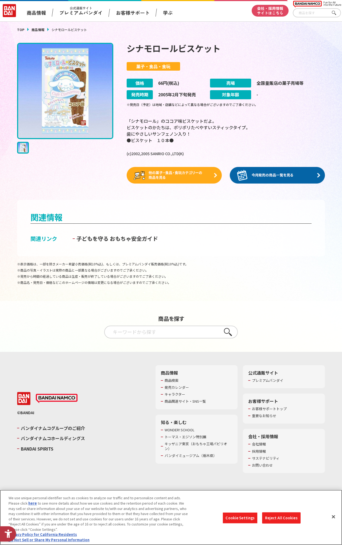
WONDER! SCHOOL (180, 430)
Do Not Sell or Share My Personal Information (49, 539)
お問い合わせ (262, 465)
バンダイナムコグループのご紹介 (53, 428)
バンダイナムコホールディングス (53, 438)
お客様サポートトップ (269, 408)
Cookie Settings (240, 517)
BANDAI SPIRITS (37, 449)
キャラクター (175, 394)
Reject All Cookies (281, 517)
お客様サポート (133, 12)
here (32, 503)
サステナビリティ (265, 458)
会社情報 (259, 444)
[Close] (333, 517)
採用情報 (259, 451)
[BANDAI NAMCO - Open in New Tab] (56, 398)
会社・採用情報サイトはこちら (270, 11)
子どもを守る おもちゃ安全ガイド (117, 238)
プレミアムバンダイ (267, 380)
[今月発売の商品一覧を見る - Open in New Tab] (277, 175)
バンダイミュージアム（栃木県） (191, 455)
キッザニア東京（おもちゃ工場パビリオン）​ (196, 446)
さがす (336, 13)
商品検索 (171, 380)
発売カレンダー (177, 387)
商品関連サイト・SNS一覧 (185, 401)
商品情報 (38, 29)
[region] (171, 517)
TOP (20, 29)
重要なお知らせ (264, 415)
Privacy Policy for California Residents (43, 534)
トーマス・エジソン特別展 (185, 437)
